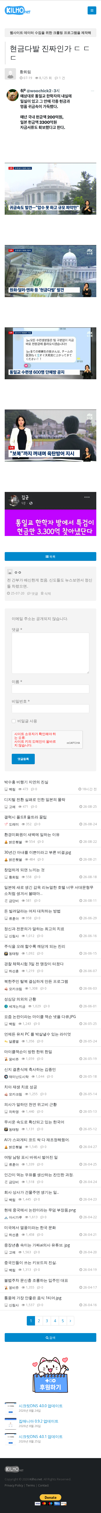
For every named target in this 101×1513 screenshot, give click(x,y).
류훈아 (14, 918)
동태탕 (14, 953)
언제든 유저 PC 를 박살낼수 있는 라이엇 (37, 1034)
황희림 (25, 71)
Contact (43, 1485)
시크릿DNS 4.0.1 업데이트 (41, 1436)
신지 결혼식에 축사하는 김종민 (30, 1069)
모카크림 (15, 988)
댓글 (34, 593)
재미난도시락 (19, 1076)
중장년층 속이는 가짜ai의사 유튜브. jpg (37, 1245)
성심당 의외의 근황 (20, 999)
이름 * (17, 681)
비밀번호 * (21, 701)
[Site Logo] (18, 10)
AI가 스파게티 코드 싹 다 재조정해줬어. (37, 1139)
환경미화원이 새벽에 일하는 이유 (32, 834)
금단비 (14, 900)
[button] (92, 10)
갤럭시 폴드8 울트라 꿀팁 (25, 817)
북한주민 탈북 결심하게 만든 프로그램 (36, 981)
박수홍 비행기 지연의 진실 (26, 782)
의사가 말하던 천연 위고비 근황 (30, 1104)
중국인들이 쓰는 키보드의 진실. (30, 1262)
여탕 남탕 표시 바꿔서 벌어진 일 (31, 1157)
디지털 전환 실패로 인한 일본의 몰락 (34, 799)
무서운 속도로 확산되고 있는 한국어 (34, 1122)
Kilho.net (36, 1479)
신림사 (14, 936)
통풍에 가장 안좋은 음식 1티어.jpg (33, 1297)
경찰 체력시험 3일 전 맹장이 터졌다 (34, 963)
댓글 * (17, 629)
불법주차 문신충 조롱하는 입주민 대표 (36, 1280)
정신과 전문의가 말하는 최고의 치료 (34, 928)
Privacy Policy (14, 1485)
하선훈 (14, 971)
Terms (30, 1485)
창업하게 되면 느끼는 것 (24, 869)
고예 (12, 806)
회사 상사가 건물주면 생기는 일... (31, 1192)
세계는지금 (17, 1006)
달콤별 (14, 1041)
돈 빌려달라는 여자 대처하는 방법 (32, 911)
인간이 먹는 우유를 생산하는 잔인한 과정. (39, 1174)
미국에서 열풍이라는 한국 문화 (30, 1227)
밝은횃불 (15, 842)
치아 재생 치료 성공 (20, 1086)
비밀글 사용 (27, 720)
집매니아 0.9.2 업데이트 (38, 1421)
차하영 (14, 1111)
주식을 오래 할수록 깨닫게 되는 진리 (34, 946)
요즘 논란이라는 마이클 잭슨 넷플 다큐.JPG (40, 1016)
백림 (12, 789)
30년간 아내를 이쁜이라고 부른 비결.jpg (37, 852)
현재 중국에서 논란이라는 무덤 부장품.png (40, 1210)
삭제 (47, 593)
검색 (52, 1337)
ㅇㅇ (18, 572)
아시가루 (15, 1217)
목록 (52, 556)
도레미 (14, 824)
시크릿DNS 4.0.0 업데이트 (41, 1405)
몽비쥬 (14, 1059)
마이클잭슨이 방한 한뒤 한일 (28, 1051)
